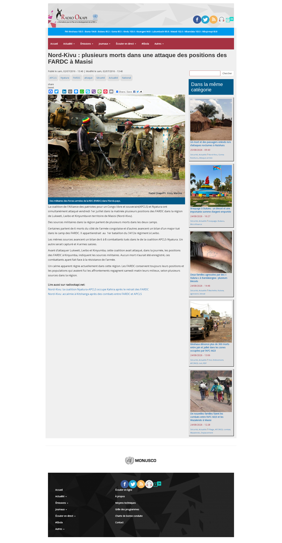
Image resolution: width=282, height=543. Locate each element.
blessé (202, 293)
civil (200, 363)
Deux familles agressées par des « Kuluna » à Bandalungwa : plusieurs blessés (208, 278)
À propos (120, 496)
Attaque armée (205, 158)
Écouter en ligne (123, 489)
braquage (212, 221)
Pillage (211, 429)
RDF (205, 363)
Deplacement (207, 432)
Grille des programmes (127, 509)
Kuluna (221, 290)
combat (227, 429)
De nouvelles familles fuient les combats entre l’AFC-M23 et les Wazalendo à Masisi (206, 417)
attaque (88, 77)
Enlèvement (218, 360)
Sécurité (100, 77)
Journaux (104, 43)
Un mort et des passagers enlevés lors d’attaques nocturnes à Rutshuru (210, 143)
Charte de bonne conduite (129, 515)
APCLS (53, 77)
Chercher (227, 73)
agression (194, 293)
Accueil (54, 43)
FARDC (76, 77)
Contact (119, 522)
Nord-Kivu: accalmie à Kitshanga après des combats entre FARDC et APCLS (95, 294)
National (126, 77)
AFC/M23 (194, 363)
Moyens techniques (125, 502)
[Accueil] (78, 15)
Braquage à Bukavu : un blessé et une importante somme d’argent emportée (210, 210)
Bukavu (221, 221)
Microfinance (196, 224)
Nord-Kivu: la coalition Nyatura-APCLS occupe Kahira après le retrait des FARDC (98, 289)
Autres (158, 43)
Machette (212, 290)
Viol (210, 360)
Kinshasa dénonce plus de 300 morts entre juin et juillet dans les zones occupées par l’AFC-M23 (209, 347)
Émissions (86, 43)
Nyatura (65, 77)
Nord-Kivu (212, 154)
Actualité (68, 43)
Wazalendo (195, 432)
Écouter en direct (125, 43)
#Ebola (145, 43)
